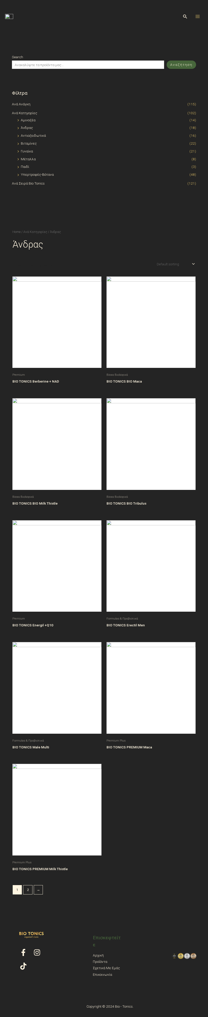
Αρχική (98, 955)
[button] (185, 16)
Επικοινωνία (102, 974)
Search (17, 57)
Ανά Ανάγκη (21, 104)
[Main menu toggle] (198, 16)
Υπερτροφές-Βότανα (37, 174)
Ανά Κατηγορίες (24, 113)
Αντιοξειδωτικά (33, 135)
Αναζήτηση (181, 65)
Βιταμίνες (29, 143)
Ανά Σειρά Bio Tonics (28, 183)
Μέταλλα (28, 159)
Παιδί (25, 167)
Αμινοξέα (28, 120)
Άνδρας (27, 128)
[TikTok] (23, 966)
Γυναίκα (27, 151)
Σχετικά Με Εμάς (106, 968)
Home (16, 232)
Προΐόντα (100, 962)
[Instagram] (37, 952)
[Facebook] (23, 952)
